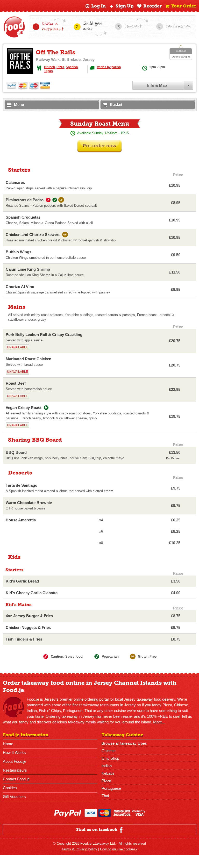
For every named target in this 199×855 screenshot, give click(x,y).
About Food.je (14, 761)
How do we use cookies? (118, 849)
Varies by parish (109, 67)
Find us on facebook (97, 829)
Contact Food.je (16, 779)
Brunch (49, 67)
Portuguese (111, 788)
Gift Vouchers (14, 796)
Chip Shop (110, 758)
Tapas (48, 71)
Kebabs (108, 773)
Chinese (109, 751)
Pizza (60, 67)
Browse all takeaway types (124, 743)
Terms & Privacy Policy (79, 849)
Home (8, 744)
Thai (105, 796)
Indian (107, 766)
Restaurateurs (15, 770)
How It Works (14, 752)
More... (159, 722)
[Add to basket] (189, 185)
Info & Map (157, 85)
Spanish (72, 67)
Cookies (10, 788)
